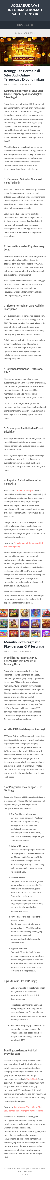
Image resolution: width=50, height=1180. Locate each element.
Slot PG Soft (31, 1079)
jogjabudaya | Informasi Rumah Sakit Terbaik (25, 9)
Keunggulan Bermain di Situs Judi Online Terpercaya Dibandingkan (24, 75)
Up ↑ (26, 1174)
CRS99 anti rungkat (25, 490)
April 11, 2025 (10, 85)
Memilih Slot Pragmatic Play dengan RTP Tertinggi (24, 644)
